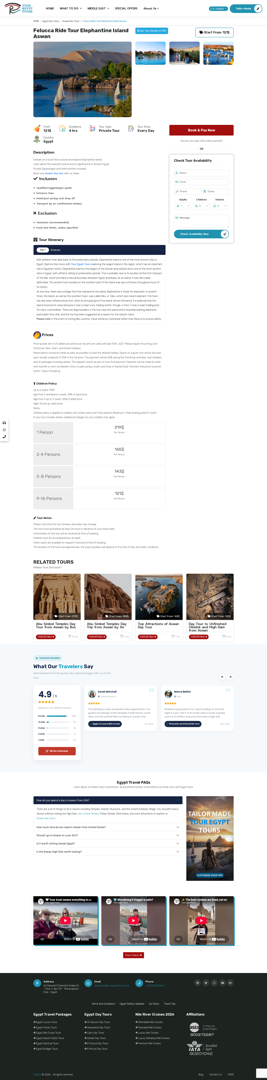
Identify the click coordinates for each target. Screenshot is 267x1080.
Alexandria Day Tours (98, 1027)
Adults (183, 200)
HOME (50, 8)
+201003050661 (154, 985)
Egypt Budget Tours (47, 1048)
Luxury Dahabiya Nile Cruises (154, 1038)
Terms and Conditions (103, 1003)
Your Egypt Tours (81, 264)
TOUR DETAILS (45, 637)
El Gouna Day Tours (97, 1043)
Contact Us (215, 1074)
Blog (201, 1074)
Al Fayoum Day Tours (98, 1022)
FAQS (231, 1074)
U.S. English (217, 8)
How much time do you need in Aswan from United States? (71, 827)
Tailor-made (243, 8)
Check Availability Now (194, 234)
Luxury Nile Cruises (148, 1032)
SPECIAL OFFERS (126, 8)
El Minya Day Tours (97, 1048)
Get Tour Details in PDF (152, 30)
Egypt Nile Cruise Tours (48, 1032)
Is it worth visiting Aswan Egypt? (56, 843)
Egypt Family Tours (46, 1027)
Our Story (154, 1003)
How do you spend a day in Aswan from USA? (63, 800)
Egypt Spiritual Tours (47, 1043)
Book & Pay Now (201, 130)
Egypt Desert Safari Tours (50, 1038)
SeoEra (37, 1074)
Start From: (68, 616)
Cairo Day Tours (95, 1032)
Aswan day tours (46, 818)
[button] (222, 677)
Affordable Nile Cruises (150, 1022)
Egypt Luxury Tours (46, 1022)
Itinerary (50, 250)
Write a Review (58, 751)
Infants (220, 200)
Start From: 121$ (216, 32)
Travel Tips (170, 1003)
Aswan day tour (54, 173)
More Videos (132, 955)
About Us (149, 8)
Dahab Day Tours (96, 1038)
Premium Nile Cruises (149, 1043)
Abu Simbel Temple (88, 813)
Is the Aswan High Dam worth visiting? (59, 851)
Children (201, 200)
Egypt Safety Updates (132, 1003)
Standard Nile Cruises (149, 1027)
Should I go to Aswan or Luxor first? (57, 835)
